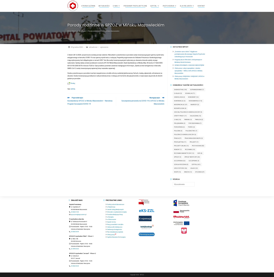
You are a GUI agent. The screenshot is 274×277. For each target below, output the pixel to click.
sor (199, 153)
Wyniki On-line (111, 222)
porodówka (179, 127)
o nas (177, 119)
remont (178, 149)
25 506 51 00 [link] (75, 212)
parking (188, 119)
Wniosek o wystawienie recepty (117, 212)
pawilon (199, 119)
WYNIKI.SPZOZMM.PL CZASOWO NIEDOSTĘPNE (189, 65)
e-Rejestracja (111, 207)
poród (191, 127)
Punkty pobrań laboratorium (115, 204)
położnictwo (191, 131)
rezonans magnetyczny (184, 153)
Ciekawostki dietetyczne (114, 227)
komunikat (193, 97)
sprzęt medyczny (192, 157)
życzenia (199, 172)
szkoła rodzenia (181, 164)
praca (177, 138)
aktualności (93, 47)
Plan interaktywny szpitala (115, 232)
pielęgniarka (179, 123)
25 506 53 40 (75, 266)
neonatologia (180, 108)
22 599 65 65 (75, 249)
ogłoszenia (104, 47)
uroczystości (180, 168)
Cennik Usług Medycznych (115, 209)
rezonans (190, 149)
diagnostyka (180, 89)
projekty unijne (181, 146)
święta (188, 172)
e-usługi (178, 93)
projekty (194, 142)
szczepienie (194, 160)
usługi (194, 168)
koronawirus (195, 101)
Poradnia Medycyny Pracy (115, 214)
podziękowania (195, 123)
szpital (73, 89)
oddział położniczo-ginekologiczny (188, 112)
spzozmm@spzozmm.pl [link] (78, 214)
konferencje (179, 101)
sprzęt (177, 157)
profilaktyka (180, 142)
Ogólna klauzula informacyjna (116, 237)
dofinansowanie (197, 89)
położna (178, 131)
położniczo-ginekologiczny (185, 134)
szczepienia (179, 160)
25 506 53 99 (75, 231)
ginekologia (179, 97)
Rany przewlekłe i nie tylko (115, 224)
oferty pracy (180, 116)
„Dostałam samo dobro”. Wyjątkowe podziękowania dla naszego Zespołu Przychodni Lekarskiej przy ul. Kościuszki (190, 54)
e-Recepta (110, 217)
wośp (177, 172)
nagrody (195, 104)
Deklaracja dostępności (114, 229)
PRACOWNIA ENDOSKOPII (194, 138)
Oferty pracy (111, 234)
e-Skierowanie (111, 219)
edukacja (190, 93)
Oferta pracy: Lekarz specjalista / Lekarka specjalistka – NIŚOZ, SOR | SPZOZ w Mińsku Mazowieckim (188, 70)
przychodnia (198, 146)
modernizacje (180, 104)
